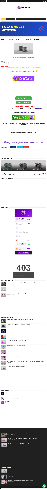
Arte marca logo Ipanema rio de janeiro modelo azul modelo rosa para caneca (22, 288)
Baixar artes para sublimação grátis (14, 335)
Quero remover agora (9, 30)
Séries (12, 41)
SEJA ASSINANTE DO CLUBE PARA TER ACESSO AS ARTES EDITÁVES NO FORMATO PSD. (23, 67)
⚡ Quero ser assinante (23, 252)
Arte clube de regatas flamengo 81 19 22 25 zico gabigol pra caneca (20, 293)
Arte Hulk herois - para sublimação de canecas (7, 168)
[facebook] (42, 1)
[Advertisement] (23, 13)
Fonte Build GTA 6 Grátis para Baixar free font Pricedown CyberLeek (21, 356)
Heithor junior (7, 401)
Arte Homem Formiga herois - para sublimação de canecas (23, 168)
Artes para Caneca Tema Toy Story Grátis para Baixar (18, 324)
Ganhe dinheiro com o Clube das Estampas (16, 345)
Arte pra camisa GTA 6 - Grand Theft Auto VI (16, 350)
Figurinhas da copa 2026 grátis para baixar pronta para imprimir (20, 319)
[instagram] (43, 1)
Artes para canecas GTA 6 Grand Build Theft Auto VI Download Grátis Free (21, 469)
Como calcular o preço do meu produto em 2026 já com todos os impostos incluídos (23, 282)
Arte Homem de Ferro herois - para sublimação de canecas (38, 168)
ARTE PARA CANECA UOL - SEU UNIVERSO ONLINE (16, 340)
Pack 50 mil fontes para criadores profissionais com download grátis (21, 329)
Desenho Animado (5, 161)
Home (3, 19)
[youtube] (45, 1)
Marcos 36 (7, 397)
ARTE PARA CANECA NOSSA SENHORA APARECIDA (17, 366)
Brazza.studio (7, 392)
